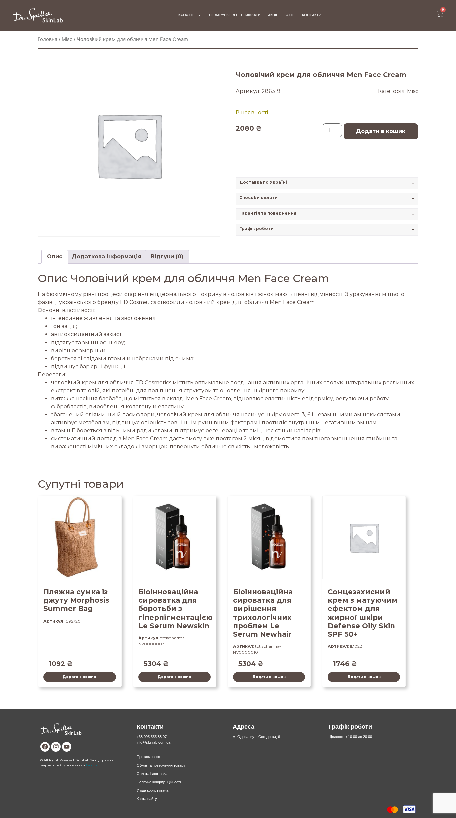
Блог (289, 15)
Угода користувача (152, 790)
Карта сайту (147, 799)
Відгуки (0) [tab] (167, 256)
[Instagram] (55, 747)
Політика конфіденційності (159, 782)
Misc (67, 39)
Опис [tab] (54, 256)
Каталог (186, 15)
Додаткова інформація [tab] (106, 256)
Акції (272, 15)
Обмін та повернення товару (161, 765)
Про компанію (148, 757)
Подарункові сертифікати (235, 15)
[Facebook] (45, 747)
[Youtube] (66, 747)
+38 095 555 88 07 (152, 737)
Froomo (92, 765)
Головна (47, 39)
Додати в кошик (380, 131)
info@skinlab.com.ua (153, 742)
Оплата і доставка (152, 774)
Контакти (311, 15)
